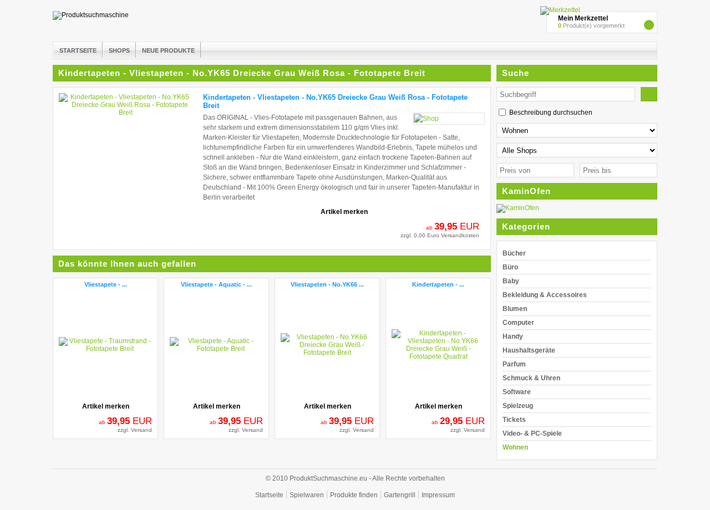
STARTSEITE (78, 50)
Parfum (514, 364)
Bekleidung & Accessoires (545, 295)
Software (517, 392)
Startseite (269, 495)
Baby (511, 281)
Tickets (514, 420)
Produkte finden (354, 495)
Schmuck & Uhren (531, 378)
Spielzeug (518, 406)
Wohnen (515, 447)
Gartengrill (399, 495)
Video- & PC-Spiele (532, 433)
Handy (513, 336)
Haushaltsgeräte (529, 350)
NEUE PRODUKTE (168, 50)
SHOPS (119, 50)
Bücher (514, 253)
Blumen (515, 309)
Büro (510, 267)
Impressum (438, 495)
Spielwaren (307, 495)
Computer (518, 323)
